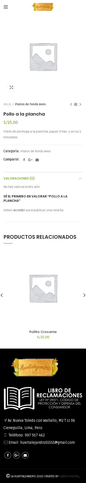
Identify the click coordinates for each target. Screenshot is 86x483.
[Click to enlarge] (11, 87)
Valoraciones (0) (19, 178)
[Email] (37, 160)
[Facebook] (24, 160)
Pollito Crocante (43, 332)
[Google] (30, 160)
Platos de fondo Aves (30, 104)
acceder (19, 210)
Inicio (7, 104)
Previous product (71, 104)
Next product (80, 104)
